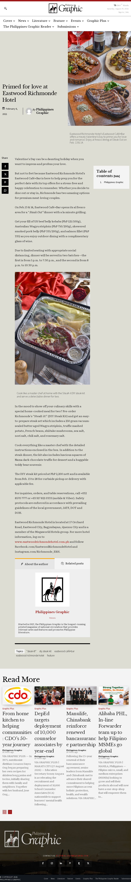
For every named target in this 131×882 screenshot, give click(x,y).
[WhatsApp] (5, 190)
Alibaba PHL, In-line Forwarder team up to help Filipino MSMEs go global (112, 732)
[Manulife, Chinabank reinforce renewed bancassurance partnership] (81, 695)
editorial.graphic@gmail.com (72, 856)
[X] (5, 174)
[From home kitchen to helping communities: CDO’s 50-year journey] (17, 695)
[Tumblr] (79, 863)
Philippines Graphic (45, 111)
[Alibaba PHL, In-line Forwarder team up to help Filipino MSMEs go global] (113, 695)
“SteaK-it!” (31, 651)
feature (50, 655)
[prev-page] (4, 812)
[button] (5, 8)
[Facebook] (5, 166)
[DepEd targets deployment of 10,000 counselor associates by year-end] (49, 695)
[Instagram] (52, 863)
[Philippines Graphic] (65, 8)
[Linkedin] (61, 863)
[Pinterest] (5, 182)
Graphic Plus (8, 708)
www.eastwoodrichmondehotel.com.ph (42, 541)
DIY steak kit (45, 651)
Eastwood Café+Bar (64, 651)
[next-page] (10, 812)
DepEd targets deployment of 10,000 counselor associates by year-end (48, 732)
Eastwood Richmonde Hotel (30, 655)
